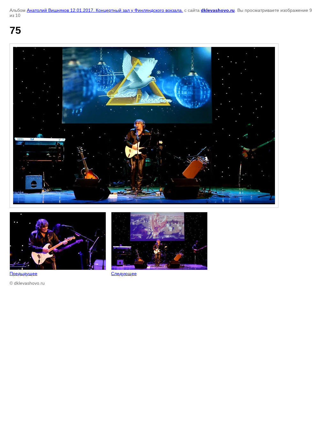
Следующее (124, 273)
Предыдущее (23, 273)
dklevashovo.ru (218, 10)
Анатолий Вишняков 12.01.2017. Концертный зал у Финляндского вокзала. (105, 10)
